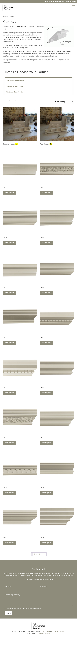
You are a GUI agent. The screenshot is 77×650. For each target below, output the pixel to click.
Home (5, 16)
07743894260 (49, 1)
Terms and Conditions (58, 631)
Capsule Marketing (44, 633)
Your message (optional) (12, 595)
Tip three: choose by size (14, 92)
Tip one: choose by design (15, 80)
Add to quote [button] (9, 192)
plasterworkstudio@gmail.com (65, 1)
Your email (43, 586)
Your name (8, 586)
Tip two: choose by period (15, 86)
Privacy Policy (45, 631)
